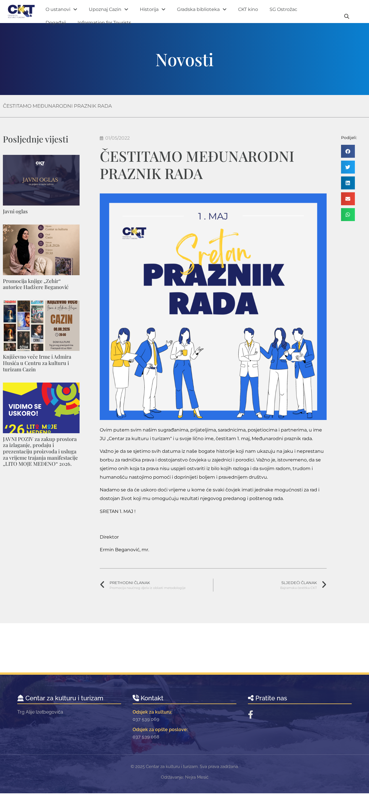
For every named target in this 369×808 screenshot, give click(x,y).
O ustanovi (58, 9)
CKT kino (248, 9)
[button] (348, 151)
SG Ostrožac (283, 9)
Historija (149, 9)
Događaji (56, 22)
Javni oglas (15, 211)
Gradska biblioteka (198, 9)
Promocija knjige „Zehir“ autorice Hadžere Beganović (36, 284)
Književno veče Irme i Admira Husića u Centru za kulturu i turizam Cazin (37, 362)
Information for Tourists (104, 22)
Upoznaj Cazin (105, 9)
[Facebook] (250, 715)
